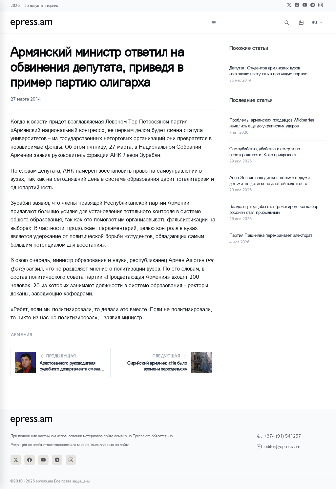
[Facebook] (297, 5)
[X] (289, 5)
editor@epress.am (282, 446)
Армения (21, 334)
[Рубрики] (213, 22)
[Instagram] (320, 5)
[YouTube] (305, 5)
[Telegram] (312, 5)
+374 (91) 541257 (282, 436)
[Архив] (301, 22)
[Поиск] (286, 22)
